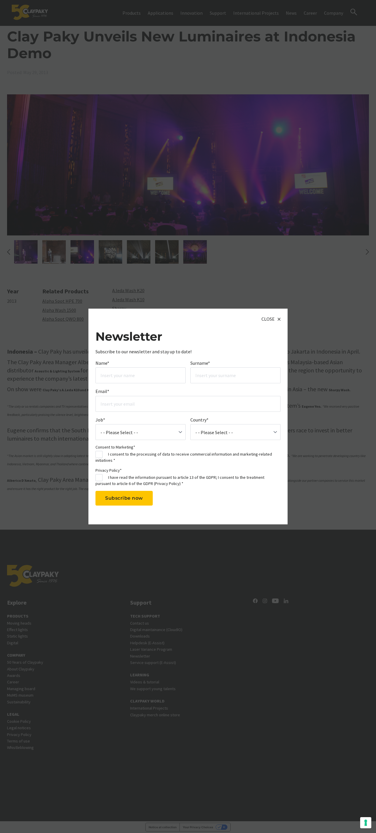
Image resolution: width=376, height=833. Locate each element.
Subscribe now (124, 498)
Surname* (200, 363)
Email (102, 391)
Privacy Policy (167, 483)
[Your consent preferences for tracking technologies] (365, 822)
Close (268, 319)
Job (100, 419)
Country (199, 419)
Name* (102, 363)
